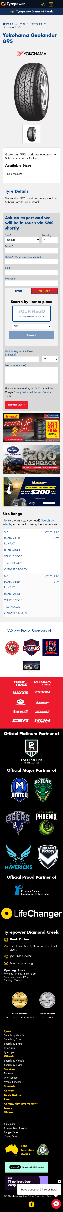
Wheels (9, 1056)
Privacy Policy (21, 392)
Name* (9, 246)
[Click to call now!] (43, 4)
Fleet (7, 1099)
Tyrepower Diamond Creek (34, 11)
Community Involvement (20, 1103)
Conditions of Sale (43, 1196)
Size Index (10, 1124)
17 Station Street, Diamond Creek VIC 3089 (34, 948)
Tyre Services (11, 1077)
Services (9, 1069)
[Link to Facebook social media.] (32, 1204)
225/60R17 (52, 576)
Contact (9, 1090)
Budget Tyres (11, 1132)
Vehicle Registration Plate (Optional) (19, 353)
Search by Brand (13, 1043)
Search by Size (12, 1039)
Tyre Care (9, 1048)
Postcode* (10, 278)
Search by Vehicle (14, 1035)
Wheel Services (12, 1082)
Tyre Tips (9, 1052)
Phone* (23, 257)
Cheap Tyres (11, 1136)
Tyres (7, 1031)
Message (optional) (15, 365)
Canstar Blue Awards (15, 1128)
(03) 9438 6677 (21, 956)
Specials (9, 1086)
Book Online (12, 1095)
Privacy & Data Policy (23, 1196)
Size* (8, 235)
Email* (9, 267)
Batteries (8, 1073)
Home (9, 23)
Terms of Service (42, 392)
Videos (8, 1112)
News (8, 1108)
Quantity (47, 235)
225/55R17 (52, 532)
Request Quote (16, 404)
